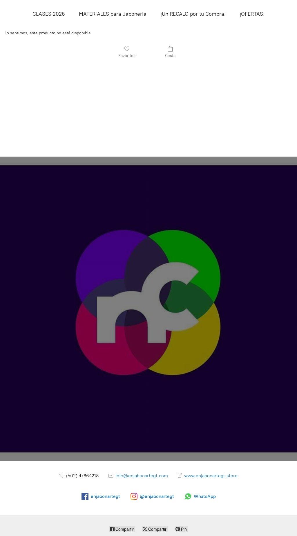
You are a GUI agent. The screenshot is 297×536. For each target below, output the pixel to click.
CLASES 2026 (48, 14)
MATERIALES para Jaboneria (112, 14)
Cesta (170, 55)
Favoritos (126, 55)
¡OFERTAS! (252, 14)
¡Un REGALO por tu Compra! (193, 14)
